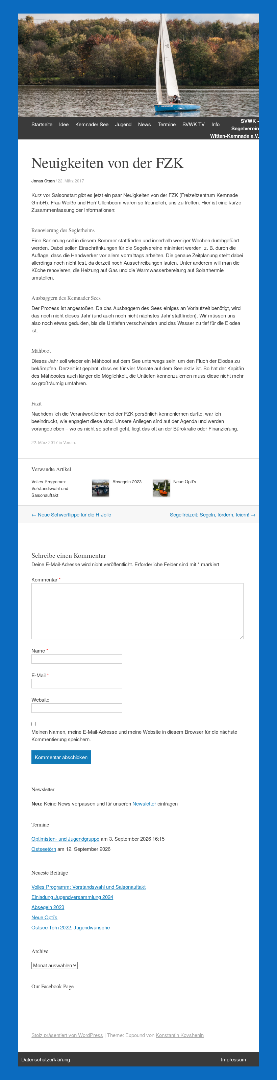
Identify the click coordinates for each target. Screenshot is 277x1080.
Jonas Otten (43, 181)
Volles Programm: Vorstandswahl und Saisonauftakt (49, 488)
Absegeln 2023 (127, 481)
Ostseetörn (43, 848)
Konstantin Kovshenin (180, 1034)
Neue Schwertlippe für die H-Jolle (71, 514)
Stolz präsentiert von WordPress (67, 1034)
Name (39, 650)
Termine (167, 124)
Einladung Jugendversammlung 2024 (72, 896)
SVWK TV (193, 124)
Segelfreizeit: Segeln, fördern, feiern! (213, 514)
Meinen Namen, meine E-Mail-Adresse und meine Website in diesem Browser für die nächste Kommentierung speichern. (134, 735)
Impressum (233, 1059)
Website (40, 699)
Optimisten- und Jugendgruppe (65, 838)
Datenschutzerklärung (45, 1059)
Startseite (41, 124)
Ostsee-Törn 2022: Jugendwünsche (70, 927)
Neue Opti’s (184, 481)
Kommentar (46, 579)
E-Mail (40, 675)
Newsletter (144, 803)
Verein (69, 442)
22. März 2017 (71, 180)
